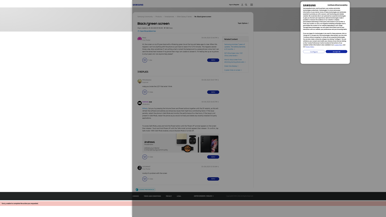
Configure (314, 52)
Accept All (336, 52)
